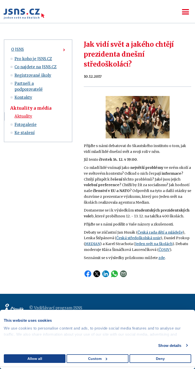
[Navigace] (185, 12)
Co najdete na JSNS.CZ (35, 67)
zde (161, 257)
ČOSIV (164, 249)
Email (123, 274)
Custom (95, 359)
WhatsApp (114, 274)
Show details (169, 345)
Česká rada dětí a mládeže (160, 232)
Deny (160, 359)
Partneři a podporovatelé (28, 86)
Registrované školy (32, 75)
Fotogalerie (25, 124)
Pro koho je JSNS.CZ (33, 58)
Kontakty (23, 97)
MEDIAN (92, 244)
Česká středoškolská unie (138, 238)
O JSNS (17, 49)
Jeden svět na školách (153, 244)
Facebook (88, 274)
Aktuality (23, 116)
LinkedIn (106, 274)
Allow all (34, 359)
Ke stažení (24, 132)
